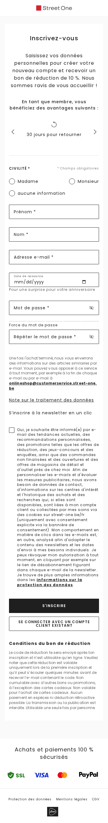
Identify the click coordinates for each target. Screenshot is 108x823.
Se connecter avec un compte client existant (54, 623)
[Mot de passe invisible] (91, 308)
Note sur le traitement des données (51, 400)
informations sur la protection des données (49, 582)
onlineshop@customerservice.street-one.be (53, 386)
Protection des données (30, 799)
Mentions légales (72, 799)
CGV (96, 799)
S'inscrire (54, 605)
